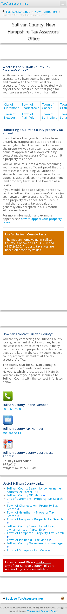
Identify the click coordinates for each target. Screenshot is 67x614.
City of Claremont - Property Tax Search (35, 499)
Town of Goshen (48, 106)
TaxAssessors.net (18, 12)
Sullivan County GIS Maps (25, 495)
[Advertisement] (33, 52)
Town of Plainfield (28, 115)
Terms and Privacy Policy (42, 611)
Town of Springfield (49, 115)
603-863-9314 (12, 433)
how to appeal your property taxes (32, 220)
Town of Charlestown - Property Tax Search (32, 507)
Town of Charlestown (30, 106)
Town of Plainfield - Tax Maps (28, 540)
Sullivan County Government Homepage (35, 543)
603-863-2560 (12, 409)
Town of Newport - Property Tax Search (35, 519)
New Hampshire (45, 12)
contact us (43, 562)
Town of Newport (10, 115)
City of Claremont (11, 106)
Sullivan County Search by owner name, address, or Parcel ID (34, 490)
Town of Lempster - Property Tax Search (35, 533)
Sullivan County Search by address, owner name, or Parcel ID (31, 527)
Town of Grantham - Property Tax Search (30, 514)
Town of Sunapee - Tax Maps (27, 550)
